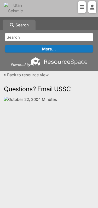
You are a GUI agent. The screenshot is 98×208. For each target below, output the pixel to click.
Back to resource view (27, 74)
